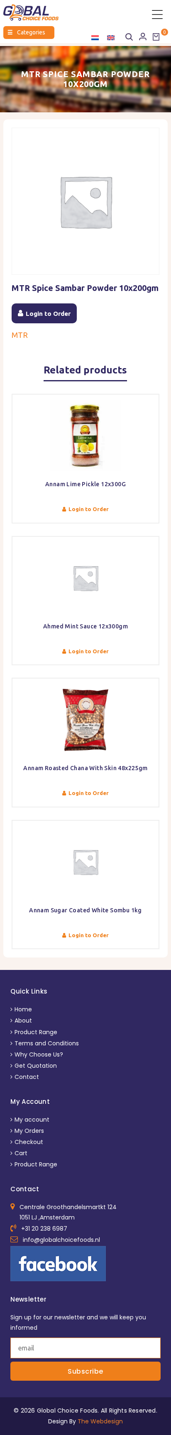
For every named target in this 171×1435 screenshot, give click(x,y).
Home (23, 1009)
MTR (20, 335)
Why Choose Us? (39, 1054)
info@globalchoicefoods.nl (61, 1240)
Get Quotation (36, 1066)
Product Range (36, 1032)
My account (32, 1119)
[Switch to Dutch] (95, 37)
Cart (21, 1153)
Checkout (29, 1142)
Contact (27, 1077)
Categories (26, 32)
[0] (156, 37)
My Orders (29, 1131)
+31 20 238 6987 (44, 1228)
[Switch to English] (111, 37)
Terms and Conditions (47, 1043)
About (23, 1020)
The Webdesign (100, 1421)
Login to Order (48, 313)
